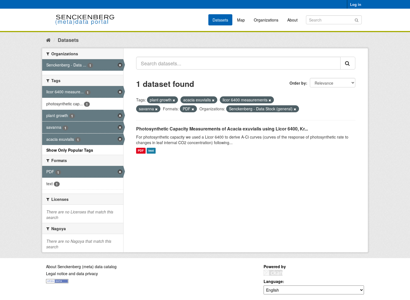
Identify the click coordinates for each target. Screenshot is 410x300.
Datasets (220, 20)
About (292, 20)
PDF (141, 151)
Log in (355, 4)
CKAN (273, 273)
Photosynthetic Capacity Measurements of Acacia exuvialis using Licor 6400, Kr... (222, 128)
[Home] (48, 39)
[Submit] (356, 19)
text (151, 151)
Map (241, 20)
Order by (298, 83)
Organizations (266, 20)
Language (273, 281)
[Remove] (174, 100)
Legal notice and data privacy (72, 273)
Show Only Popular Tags (69, 150)
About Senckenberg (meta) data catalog (81, 266)
